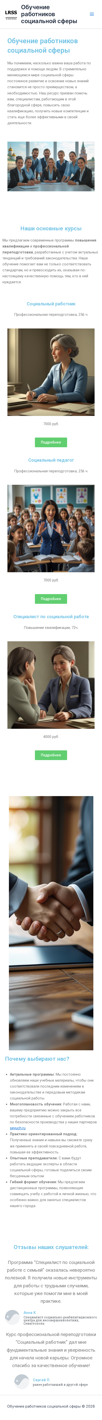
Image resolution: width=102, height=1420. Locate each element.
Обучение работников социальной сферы (49, 14)
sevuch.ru (18, 1128)
